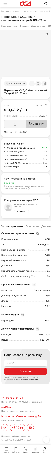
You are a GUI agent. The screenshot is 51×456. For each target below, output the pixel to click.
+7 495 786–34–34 (12, 397)
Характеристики (9, 26)
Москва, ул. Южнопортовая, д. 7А (21, 416)
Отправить (25, 371)
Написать (21, 211)
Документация (38, 26)
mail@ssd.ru (8, 407)
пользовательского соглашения (25, 379)
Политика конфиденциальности (15, 436)
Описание (24, 26)
